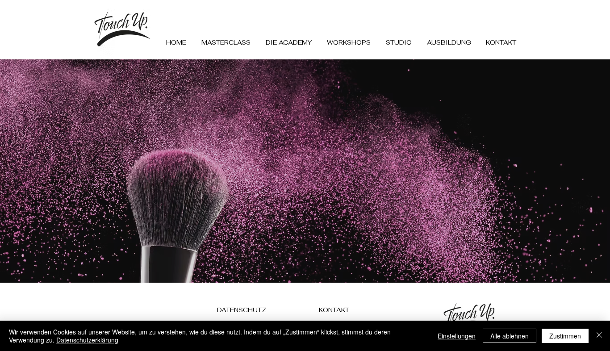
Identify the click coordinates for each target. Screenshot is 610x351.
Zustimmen (565, 335)
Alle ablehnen (509, 335)
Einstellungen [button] (457, 335)
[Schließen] (599, 336)
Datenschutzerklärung (87, 339)
